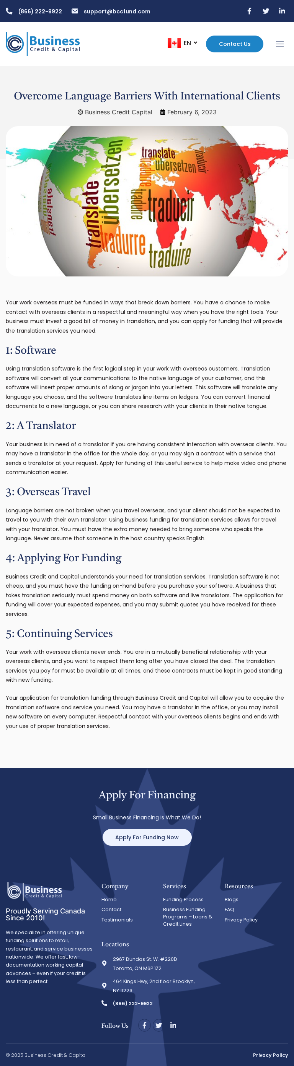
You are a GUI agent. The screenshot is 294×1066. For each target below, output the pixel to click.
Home (109, 899)
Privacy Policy (241, 919)
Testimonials (117, 919)
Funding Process (183, 899)
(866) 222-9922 (40, 11)
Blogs (231, 899)
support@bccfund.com (117, 11)
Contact (111, 909)
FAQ (229, 909)
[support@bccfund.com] (75, 11)
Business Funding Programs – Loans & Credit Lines (187, 916)
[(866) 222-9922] (9, 11)
